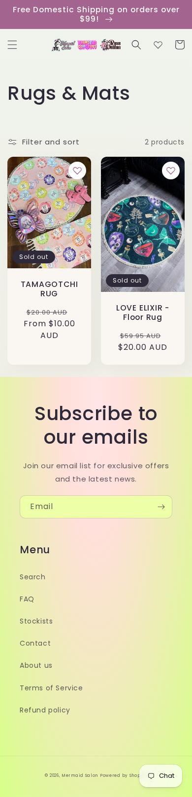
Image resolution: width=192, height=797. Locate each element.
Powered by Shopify (123, 775)
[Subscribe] (161, 506)
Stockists (36, 621)
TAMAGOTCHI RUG (49, 289)
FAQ (27, 599)
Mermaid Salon (80, 775)
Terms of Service (51, 688)
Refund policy (45, 710)
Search (33, 577)
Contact (35, 643)
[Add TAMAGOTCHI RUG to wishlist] (77, 170)
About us (36, 665)
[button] (12, 45)
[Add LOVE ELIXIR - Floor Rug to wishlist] (171, 170)
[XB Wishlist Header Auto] (158, 45)
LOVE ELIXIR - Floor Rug (142, 312)
